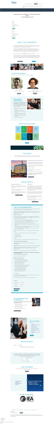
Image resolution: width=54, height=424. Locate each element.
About (12, 30)
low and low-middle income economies (35, 354)
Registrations (13, 26)
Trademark (2, 420)
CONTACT (13, 411)
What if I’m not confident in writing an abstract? (20, 269)
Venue (13, 23)
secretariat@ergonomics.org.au (28, 357)
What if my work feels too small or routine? (20, 262)
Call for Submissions (14, 24)
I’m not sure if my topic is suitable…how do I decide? (21, 266)
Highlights (13, 31)
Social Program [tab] (20, 345)
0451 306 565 (26, 359)
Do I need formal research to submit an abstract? (20, 259)
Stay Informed (13, 27)
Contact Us (23, 7)
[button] (31, 2)
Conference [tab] (15, 345)
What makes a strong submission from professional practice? (22, 265)
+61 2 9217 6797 (36, 169)
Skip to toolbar (1, 422)
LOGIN (11, 411)
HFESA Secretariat (26, 356)
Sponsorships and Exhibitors (15, 25)
